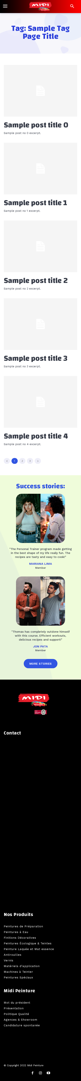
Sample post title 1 (35, 203)
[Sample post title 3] (40, 324)
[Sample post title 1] (40, 168)
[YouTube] (48, 1073)
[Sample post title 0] (40, 91)
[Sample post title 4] (40, 402)
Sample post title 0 (36, 125)
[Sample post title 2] (40, 246)
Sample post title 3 (35, 358)
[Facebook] (32, 1073)
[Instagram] (40, 1073)
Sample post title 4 (36, 436)
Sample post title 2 (36, 281)
